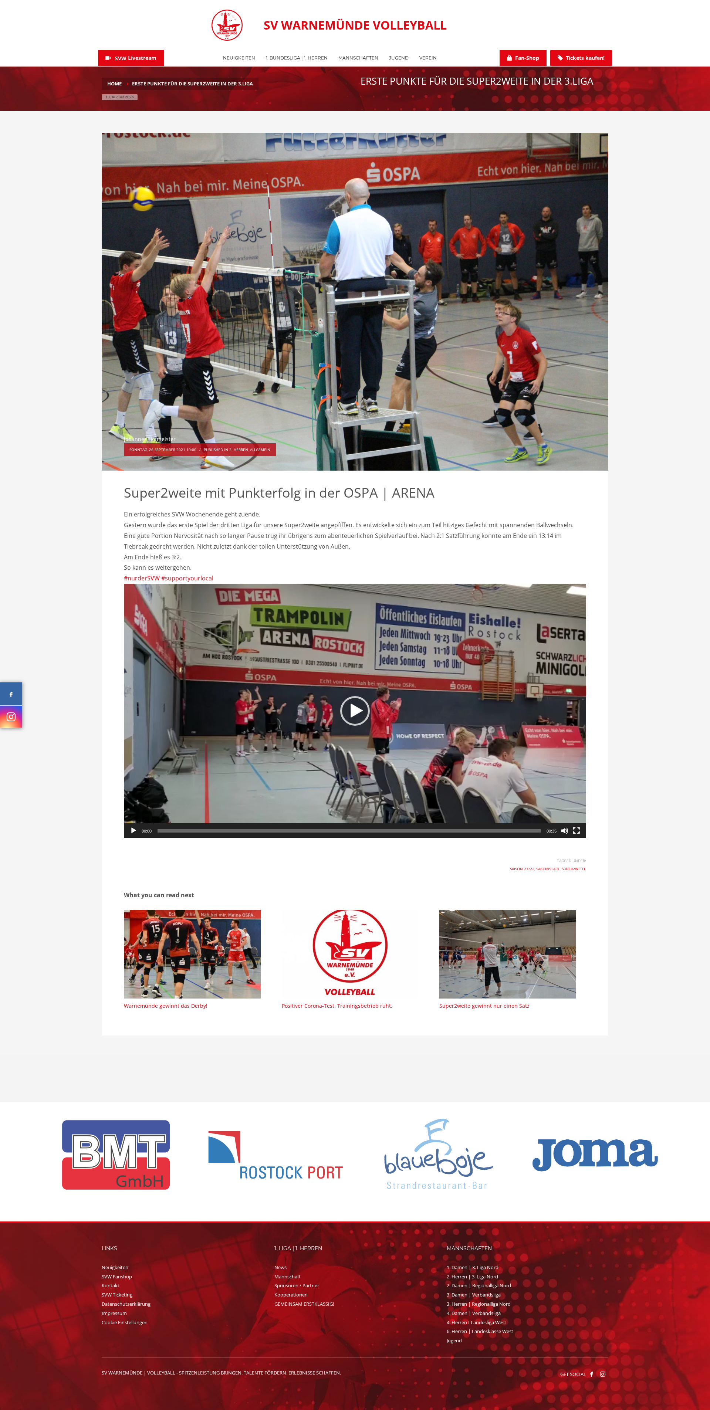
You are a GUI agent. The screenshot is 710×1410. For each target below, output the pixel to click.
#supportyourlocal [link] (187, 578)
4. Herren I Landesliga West (476, 1322)
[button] (355, 711)
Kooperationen (291, 1294)
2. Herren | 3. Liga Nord (472, 1276)
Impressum (114, 1313)
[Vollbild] (576, 830)
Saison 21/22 (522, 868)
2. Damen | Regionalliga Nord (479, 1285)
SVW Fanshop (117, 1276)
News (280, 1267)
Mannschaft (287, 1276)
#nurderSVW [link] (142, 578)
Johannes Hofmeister (150, 439)
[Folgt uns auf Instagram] (11, 717)
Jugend (454, 1340)
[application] (355, 711)
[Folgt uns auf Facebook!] (591, 1374)
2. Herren (238, 449)
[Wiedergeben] (133, 830)
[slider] (349, 831)
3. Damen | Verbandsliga (474, 1294)
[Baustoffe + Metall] (595, 1155)
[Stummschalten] (564, 830)
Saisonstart (548, 868)
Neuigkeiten (115, 1267)
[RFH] (276, 1155)
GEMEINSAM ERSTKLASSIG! (304, 1304)
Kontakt (110, 1285)
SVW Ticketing (117, 1294)
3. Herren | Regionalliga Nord (479, 1304)
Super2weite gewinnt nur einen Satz (484, 1005)
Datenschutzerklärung (126, 1304)
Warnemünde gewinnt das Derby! (165, 1005)
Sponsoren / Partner (296, 1285)
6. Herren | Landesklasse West (480, 1331)
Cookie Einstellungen (125, 1322)
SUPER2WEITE (574, 868)
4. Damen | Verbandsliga (474, 1313)
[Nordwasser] (436, 1155)
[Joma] (116, 1154)
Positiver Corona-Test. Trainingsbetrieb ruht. (337, 1005)
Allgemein (260, 449)
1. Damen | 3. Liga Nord (472, 1267)
